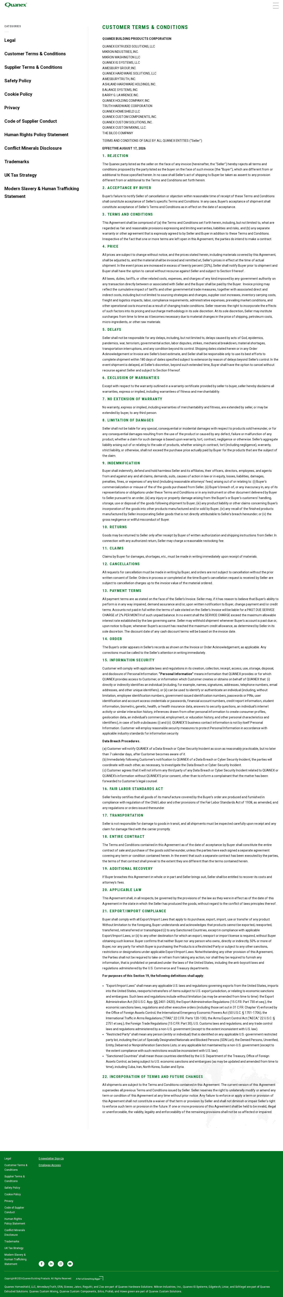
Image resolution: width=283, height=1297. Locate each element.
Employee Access (50, 1165)
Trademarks (16, 161)
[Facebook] (41, 1264)
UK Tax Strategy (20, 175)
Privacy (12, 107)
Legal (9, 40)
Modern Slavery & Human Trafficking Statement (41, 192)
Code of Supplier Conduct (30, 121)
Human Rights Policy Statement (36, 134)
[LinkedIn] (51, 1264)
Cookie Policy (18, 94)
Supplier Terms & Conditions (33, 67)
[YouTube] (70, 1264)
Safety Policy (17, 80)
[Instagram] (60, 1264)
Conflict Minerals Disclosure (33, 148)
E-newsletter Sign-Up (51, 1158)
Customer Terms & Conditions (35, 53)
